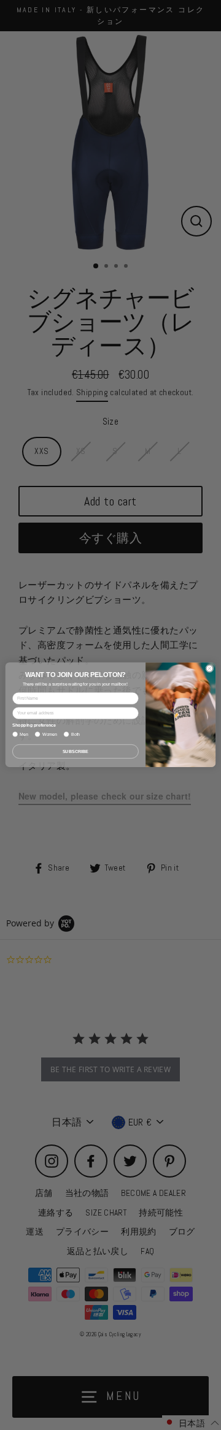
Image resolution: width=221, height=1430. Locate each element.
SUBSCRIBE (76, 751)
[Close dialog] (209, 668)
